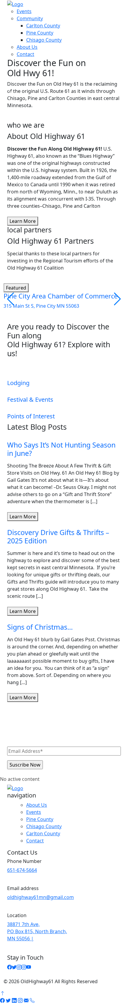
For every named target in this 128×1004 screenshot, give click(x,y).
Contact (25, 54)
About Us (27, 47)
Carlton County (43, 25)
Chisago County (44, 40)
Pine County (39, 32)
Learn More (23, 221)
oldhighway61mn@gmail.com (40, 897)
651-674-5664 (22, 870)
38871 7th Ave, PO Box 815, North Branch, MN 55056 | (37, 931)
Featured (16, 287)
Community (30, 18)
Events (24, 11)
